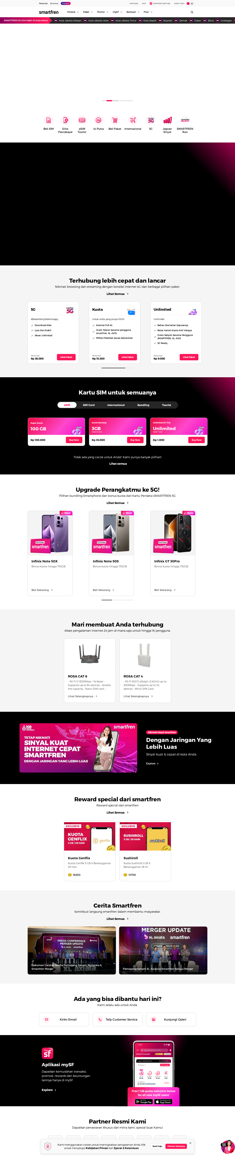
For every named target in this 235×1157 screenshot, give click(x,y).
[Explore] (153, 1070)
